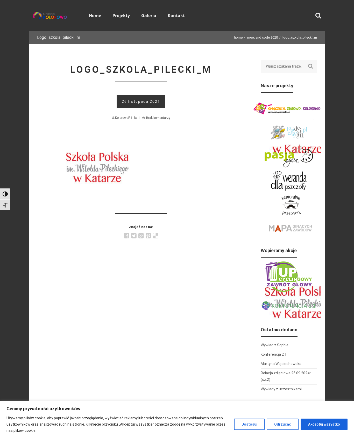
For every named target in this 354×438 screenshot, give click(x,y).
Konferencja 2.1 (274, 354)
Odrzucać (282, 424)
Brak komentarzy (158, 118)
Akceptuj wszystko (324, 424)
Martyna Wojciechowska (281, 364)
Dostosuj (249, 424)
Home (238, 37)
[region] (177, 419)
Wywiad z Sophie (274, 345)
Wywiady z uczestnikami (281, 389)
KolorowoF (122, 118)
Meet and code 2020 (262, 37)
